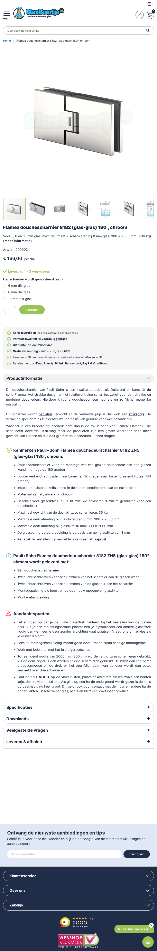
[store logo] (38, 13)
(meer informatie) (17, 241)
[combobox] (78, 30)
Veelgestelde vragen (27, 730)
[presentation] (78, 378)
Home (7, 40)
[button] (149, 4)
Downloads (17, 718)
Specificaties (19, 707)
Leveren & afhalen (24, 741)
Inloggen (139, 14)
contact (98, 686)
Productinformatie (24, 378)
